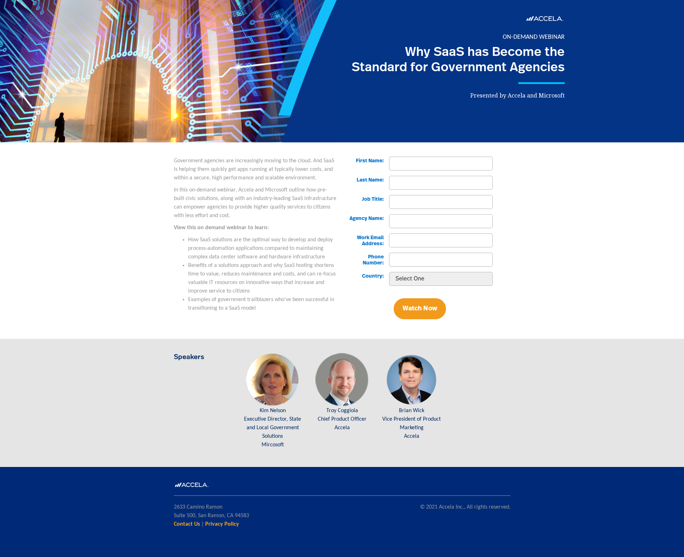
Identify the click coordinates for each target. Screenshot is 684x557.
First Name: (370, 160)
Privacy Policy (222, 524)
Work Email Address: (370, 240)
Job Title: (373, 199)
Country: (373, 276)
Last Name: (370, 180)
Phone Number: (373, 260)
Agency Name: (366, 218)
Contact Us (187, 524)
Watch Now (420, 308)
